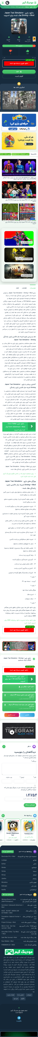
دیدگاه (33, 761)
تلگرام (27, 715)
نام (34, 777)
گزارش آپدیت (19, 76)
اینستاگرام (11, 715)
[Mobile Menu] (35, 3)
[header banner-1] (19, 122)
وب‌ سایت (9, 777)
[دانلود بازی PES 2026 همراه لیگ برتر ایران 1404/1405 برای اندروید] (19, 189)
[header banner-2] (19, 140)
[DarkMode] (7, 3)
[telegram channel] (19, 730)
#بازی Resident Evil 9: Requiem (20, 154)
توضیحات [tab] (33, 288)
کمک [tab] (17, 288)
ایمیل (22, 777)
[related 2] (3, 815)
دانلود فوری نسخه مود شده (19, 63)
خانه (35, 7)
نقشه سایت (10, 995)
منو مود (16, 999)
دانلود (17, 72)
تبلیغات (29, 995)
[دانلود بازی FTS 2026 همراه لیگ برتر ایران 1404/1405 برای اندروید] (19, 212)
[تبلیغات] (19, 646)
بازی (31, 7)
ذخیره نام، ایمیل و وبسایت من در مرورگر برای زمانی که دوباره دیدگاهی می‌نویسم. (20, 789)
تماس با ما (20, 995)
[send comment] (3, 746)
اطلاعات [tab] (24, 288)
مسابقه (27, 7)
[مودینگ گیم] (28, 2)
